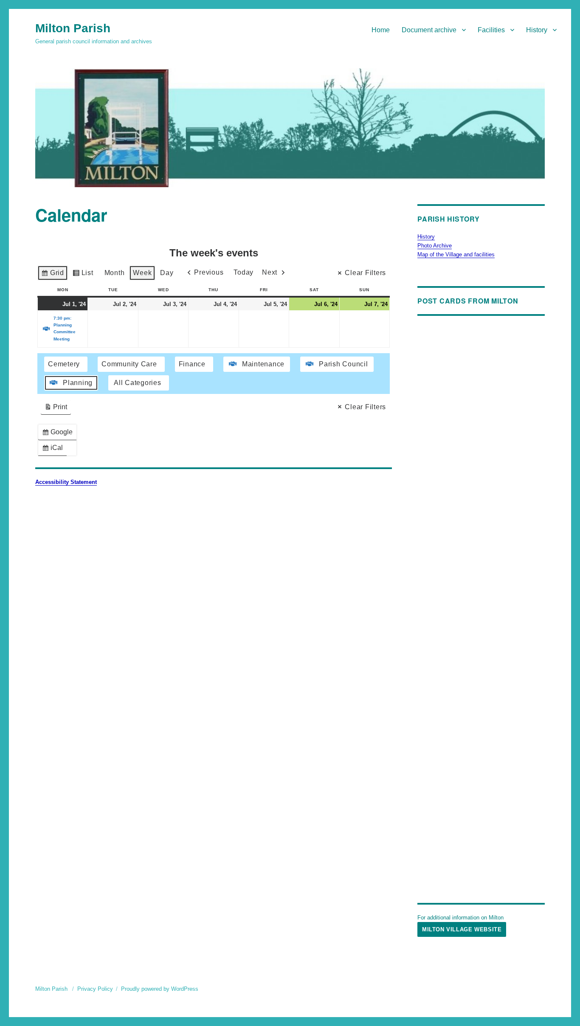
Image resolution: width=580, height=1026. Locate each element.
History (536, 30)
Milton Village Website (461, 929)
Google (59, 434)
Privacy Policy (95, 989)
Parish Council (343, 364)
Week (142, 272)
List (82, 275)
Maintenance (263, 364)
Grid (52, 275)
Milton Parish (72, 28)
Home (381, 30)
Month (114, 272)
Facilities (491, 30)
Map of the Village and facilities (456, 254)
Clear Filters (365, 272)
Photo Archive (434, 245)
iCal (54, 449)
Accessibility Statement (66, 482)
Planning (78, 382)
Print (55, 409)
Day (166, 272)
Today (243, 272)
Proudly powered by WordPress (159, 989)
